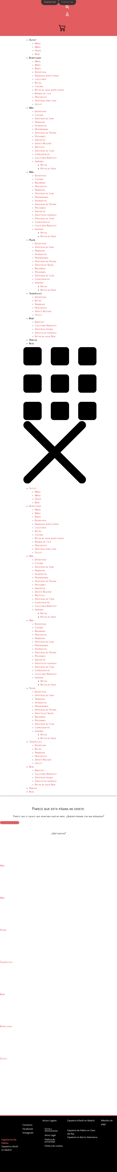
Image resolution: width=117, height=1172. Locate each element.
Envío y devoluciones (51, 1129)
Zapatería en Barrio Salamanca (82, 1137)
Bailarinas (40, 182)
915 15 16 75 (50, 7)
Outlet (33, 40)
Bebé (37, 54)
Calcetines (40, 79)
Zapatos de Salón (44, 265)
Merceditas (41, 97)
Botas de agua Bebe (45, 336)
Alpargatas (41, 125)
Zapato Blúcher (43, 311)
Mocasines (40, 136)
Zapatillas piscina (44, 329)
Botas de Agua (48, 168)
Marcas (33, 340)
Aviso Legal (50, 1135)
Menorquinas (41, 129)
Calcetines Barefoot (46, 157)
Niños (38, 47)
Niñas (38, 43)
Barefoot (40, 322)
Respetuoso (35, 58)
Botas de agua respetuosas (49, 90)
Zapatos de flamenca (46, 215)
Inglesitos (40, 140)
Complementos (42, 154)
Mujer (38, 50)
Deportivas (40, 72)
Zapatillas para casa (45, 100)
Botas (38, 82)
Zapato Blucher (43, 143)
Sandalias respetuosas (47, 75)
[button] (70, 415)
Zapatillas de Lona (44, 118)
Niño (31, 107)
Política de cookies (54, 1145)
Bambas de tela (43, 93)
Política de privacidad (50, 1140)
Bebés (38, 68)
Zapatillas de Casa (44, 150)
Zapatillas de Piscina (45, 132)
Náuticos (39, 147)
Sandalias (40, 122)
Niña (31, 172)
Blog (31, 343)
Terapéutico (35, 293)
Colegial (39, 86)
